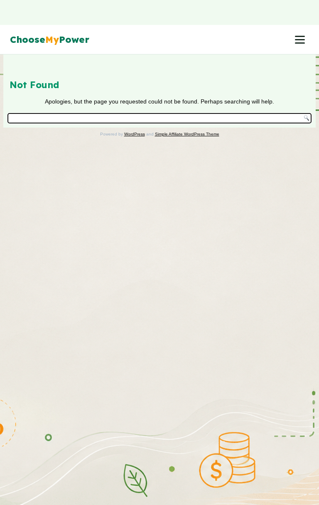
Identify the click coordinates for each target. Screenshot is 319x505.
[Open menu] (300, 39)
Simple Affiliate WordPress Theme (187, 134)
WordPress (134, 134)
